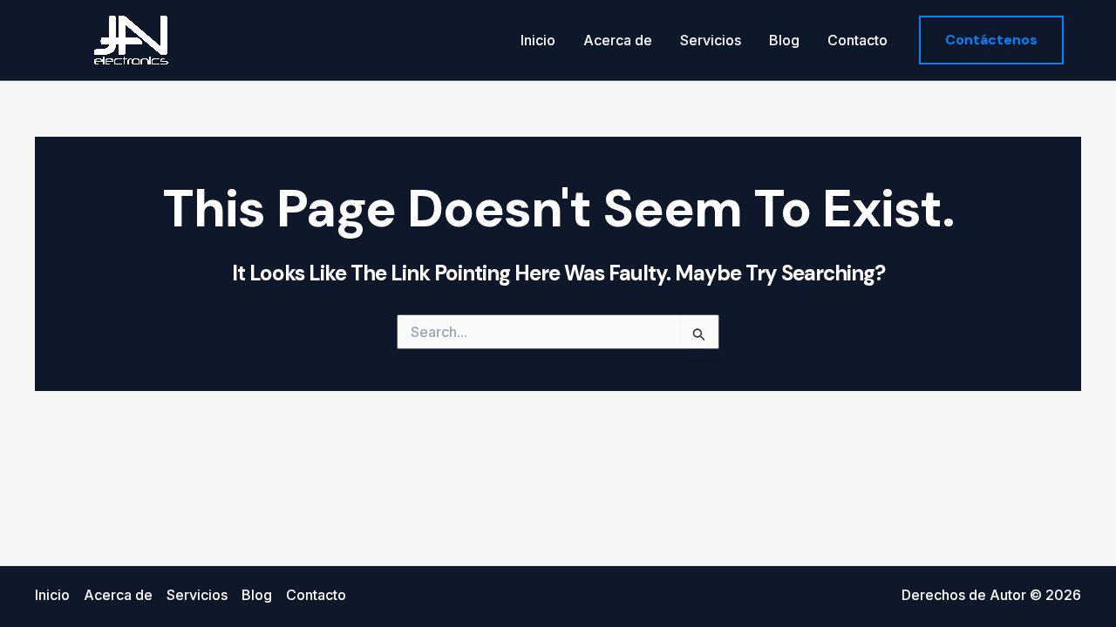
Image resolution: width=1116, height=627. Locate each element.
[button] (991, 40)
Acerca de (617, 40)
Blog (784, 40)
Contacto (857, 40)
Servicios (710, 40)
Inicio (538, 40)
